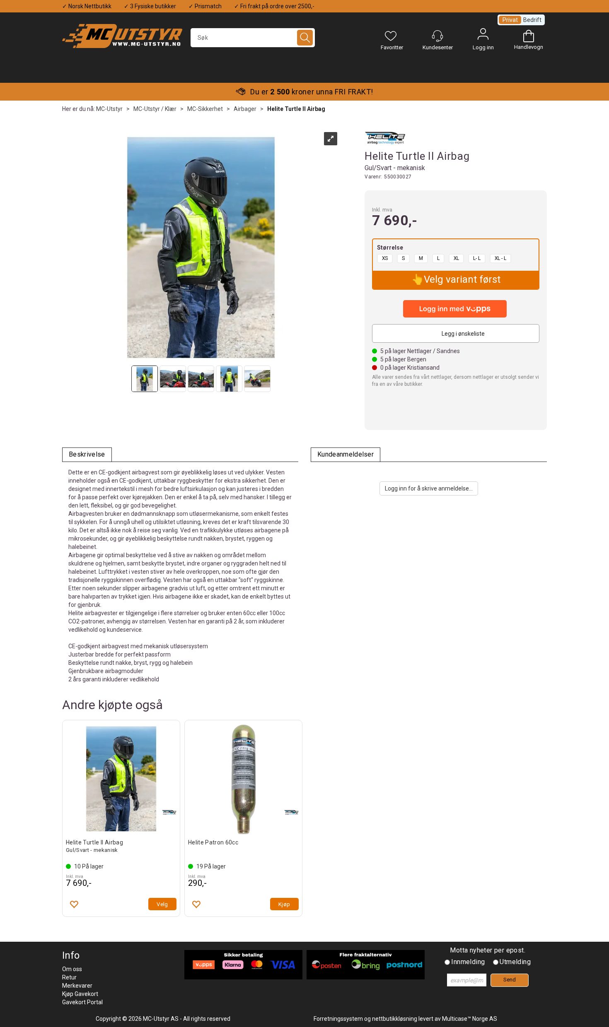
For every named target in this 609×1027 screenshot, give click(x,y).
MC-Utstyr (109, 109)
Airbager (245, 109)
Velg (162, 904)
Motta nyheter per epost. (487, 950)
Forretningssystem (338, 1018)
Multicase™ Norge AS (469, 1018)
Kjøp (284, 904)
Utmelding (515, 962)
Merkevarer (77, 985)
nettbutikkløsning (394, 1018)
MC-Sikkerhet (205, 109)
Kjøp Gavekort (80, 994)
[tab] (87, 454)
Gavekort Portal (82, 1002)
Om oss (72, 969)
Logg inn (483, 36)
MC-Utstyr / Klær (154, 109)
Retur (69, 977)
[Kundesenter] (437, 36)
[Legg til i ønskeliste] (74, 904)
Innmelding (468, 962)
